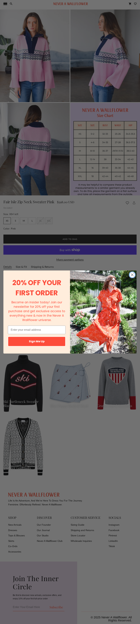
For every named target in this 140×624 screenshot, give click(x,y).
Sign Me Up (37, 341)
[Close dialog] (132, 275)
